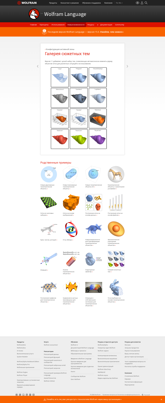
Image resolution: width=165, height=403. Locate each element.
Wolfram (98, 395)
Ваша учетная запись (132, 354)
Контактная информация (133, 382)
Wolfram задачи (103, 351)
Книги (73, 371)
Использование (58, 25)
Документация (106, 25)
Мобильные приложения (25, 367)
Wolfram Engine (22, 372)
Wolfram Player (22, 375)
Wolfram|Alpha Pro (23, 364)
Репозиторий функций (52, 357)
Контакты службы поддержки (135, 366)
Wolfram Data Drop (104, 369)
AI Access (20, 351)
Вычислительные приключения (108, 361)
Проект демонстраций (105, 366)
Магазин (128, 345)
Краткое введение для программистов (78, 362)
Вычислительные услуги (25, 354)
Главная (33, 25)
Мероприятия (129, 385)
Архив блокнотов (50, 378)
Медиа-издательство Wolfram (108, 378)
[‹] (37, 52)
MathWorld (101, 372)
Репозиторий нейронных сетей (55, 365)
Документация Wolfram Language (82, 348)
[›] (127, 52)
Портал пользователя (132, 351)
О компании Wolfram (132, 376)
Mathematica (21, 348)
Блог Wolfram (75, 379)
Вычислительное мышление (107, 359)
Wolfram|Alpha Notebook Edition (28, 361)
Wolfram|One (21, 345)
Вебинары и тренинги (78, 351)
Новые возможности (76, 25)
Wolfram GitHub (49, 381)
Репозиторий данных (51, 354)
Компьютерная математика (107, 356)
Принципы (44, 25)
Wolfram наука (103, 375)
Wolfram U (74, 345)
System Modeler (22, 357)
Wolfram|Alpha (103, 345)
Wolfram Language (64, 14)
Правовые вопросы (109, 395)
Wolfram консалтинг (51, 345)
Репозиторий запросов (52, 368)
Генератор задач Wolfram (106, 348)
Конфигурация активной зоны (60, 49)
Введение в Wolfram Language (81, 359)
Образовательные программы (81, 354)
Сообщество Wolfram (78, 376)
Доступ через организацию (134, 357)
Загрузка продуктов (132, 348)
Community (119, 25)
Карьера (128, 379)
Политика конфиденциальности (128, 395)
